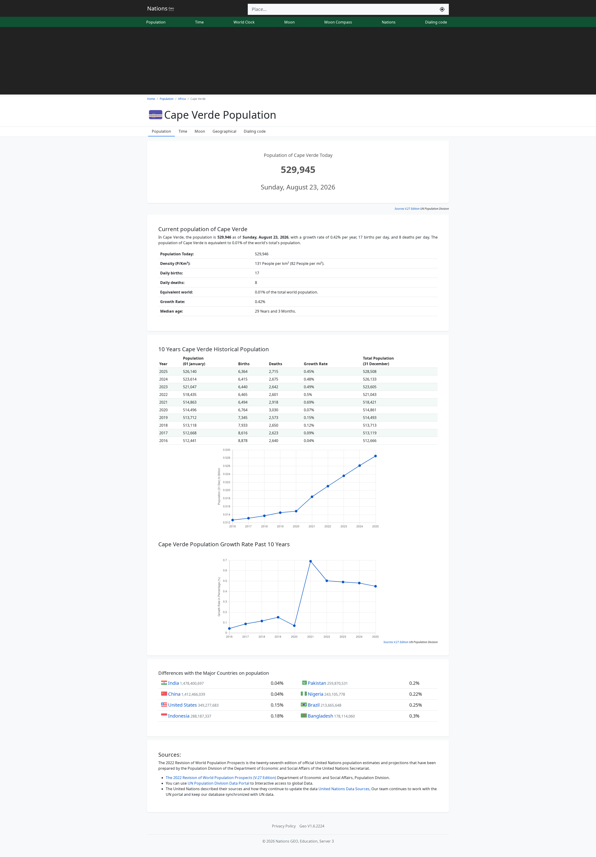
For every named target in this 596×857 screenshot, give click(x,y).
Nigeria (315, 694)
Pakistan (317, 683)
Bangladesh (320, 716)
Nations (389, 22)
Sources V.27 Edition (407, 209)
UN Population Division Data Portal (218, 783)
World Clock (244, 22)
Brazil (314, 705)
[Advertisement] (298, 61)
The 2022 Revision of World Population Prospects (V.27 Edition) (221, 777)
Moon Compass (338, 22)
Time (199, 22)
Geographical (224, 131)
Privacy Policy (284, 826)
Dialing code (436, 22)
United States (182, 705)
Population (156, 22)
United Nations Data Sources (343, 788)
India (173, 683)
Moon (289, 22)
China (174, 694)
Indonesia (179, 716)
